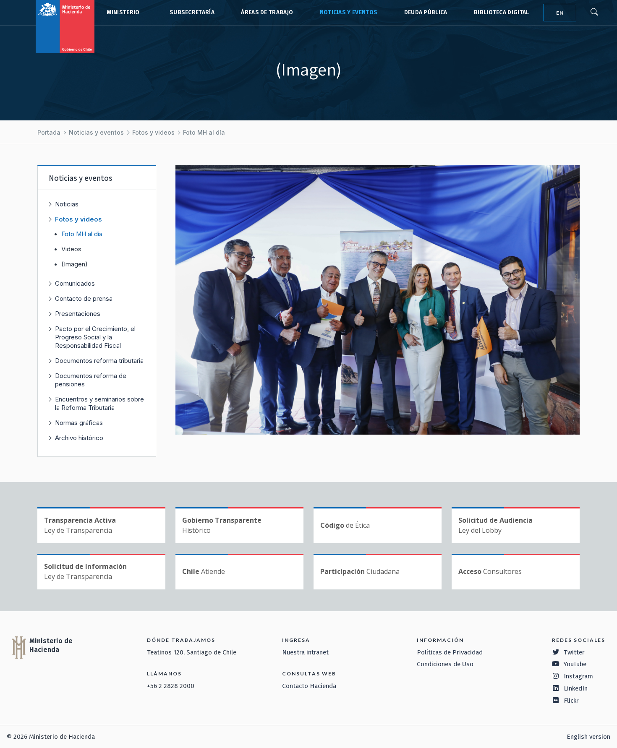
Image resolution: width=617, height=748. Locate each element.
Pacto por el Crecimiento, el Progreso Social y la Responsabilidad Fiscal (95, 337)
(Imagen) (74, 264)
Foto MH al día (204, 132)
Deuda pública (425, 12)
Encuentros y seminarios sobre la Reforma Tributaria (99, 403)
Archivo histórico (79, 438)
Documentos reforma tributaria (99, 361)
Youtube (575, 664)
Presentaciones (77, 314)
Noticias (66, 204)
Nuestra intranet (305, 652)
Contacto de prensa (83, 298)
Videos (71, 249)
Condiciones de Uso (445, 664)
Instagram (578, 676)
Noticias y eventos (349, 12)
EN (560, 13)
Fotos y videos (153, 132)
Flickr (571, 700)
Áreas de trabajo (267, 12)
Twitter (574, 652)
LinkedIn (576, 688)
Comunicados (75, 283)
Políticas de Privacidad (450, 652)
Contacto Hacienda (309, 686)
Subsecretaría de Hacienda (190, 12)
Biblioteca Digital (501, 12)
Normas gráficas (79, 423)
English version (588, 736)
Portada (48, 132)
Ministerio (123, 12)
